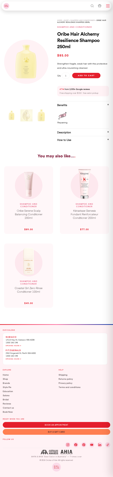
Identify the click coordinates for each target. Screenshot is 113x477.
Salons (6, 395)
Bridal (6, 399)
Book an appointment (56, 425)
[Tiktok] (107, 444)
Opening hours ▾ (13, 346)
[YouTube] (91, 444)
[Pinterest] (83, 444)
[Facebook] (75, 444)
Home (59, 20)
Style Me (7, 387)
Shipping (63, 374)
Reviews (7, 403)
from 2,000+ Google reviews (75, 89)
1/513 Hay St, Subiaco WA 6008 (20, 339)
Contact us (8, 407)
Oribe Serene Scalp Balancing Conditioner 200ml (28, 214)
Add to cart (86, 75)
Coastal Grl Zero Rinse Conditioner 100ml (28, 289)
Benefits (62, 105)
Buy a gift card (56, 432)
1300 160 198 (12, 342)
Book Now (8, 411)
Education (8, 391)
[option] (26, 62)
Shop (66, 20)
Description (64, 132)
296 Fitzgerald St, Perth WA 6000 (21, 353)
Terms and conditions (69, 387)
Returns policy (66, 379)
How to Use (64, 140)
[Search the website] (92, 5)
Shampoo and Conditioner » (83, 20)
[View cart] (99, 5)
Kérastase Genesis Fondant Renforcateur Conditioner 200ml (84, 214)
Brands (6, 383)
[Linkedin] (99, 444)
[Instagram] (67, 444)
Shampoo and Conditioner (74, 27)
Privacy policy (65, 383)
